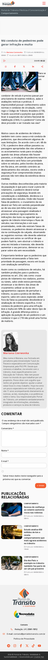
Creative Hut (39, 657)
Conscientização (37, 10)
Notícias (24, 10)
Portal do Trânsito (9, 10)
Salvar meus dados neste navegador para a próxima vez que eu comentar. (23, 477)
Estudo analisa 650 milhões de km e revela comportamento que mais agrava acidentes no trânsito (35, 536)
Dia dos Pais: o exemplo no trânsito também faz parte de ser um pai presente (34, 564)
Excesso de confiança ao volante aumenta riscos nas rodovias (34, 510)
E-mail (5, 461)
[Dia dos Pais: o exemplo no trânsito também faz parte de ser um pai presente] (11, 563)
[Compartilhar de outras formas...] (42, 66)
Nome (5, 450)
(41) (30, 629)
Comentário (7, 428)
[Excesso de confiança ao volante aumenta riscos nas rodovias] (11, 510)
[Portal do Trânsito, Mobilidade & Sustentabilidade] (24, 598)
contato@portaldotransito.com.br (29, 634)
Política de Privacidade (24, 638)
